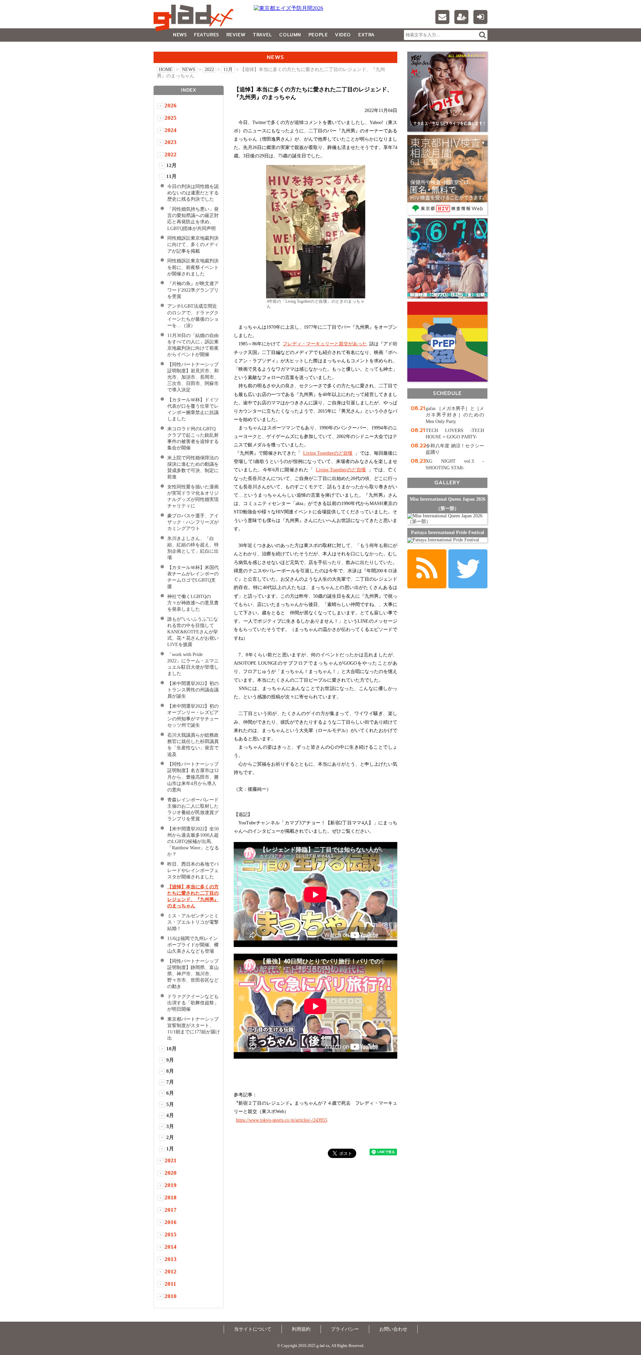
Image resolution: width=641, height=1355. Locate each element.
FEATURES (206, 34)
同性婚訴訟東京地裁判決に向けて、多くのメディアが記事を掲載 (193, 244)
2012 (171, 1271)
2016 (171, 1222)
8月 (170, 1071)
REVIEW (235, 34)
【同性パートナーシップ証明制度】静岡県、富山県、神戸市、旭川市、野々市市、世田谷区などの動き (193, 974)
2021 (171, 1160)
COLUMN (290, 34)
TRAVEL (262, 34)
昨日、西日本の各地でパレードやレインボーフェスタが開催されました (193, 870)
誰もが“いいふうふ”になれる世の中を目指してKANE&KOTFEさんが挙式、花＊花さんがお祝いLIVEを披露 (193, 632)
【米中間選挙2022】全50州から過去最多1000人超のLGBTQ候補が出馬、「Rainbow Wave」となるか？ (193, 841)
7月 (170, 1082)
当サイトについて (252, 1329)
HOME (166, 69)
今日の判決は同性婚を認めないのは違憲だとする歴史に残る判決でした (193, 193)
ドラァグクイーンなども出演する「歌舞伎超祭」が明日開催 (193, 1003)
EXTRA (366, 34)
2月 (170, 1137)
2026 (171, 105)
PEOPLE (318, 34)
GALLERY (168, 48)
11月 (228, 69)
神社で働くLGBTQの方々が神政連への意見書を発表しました (193, 603)
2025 (171, 118)
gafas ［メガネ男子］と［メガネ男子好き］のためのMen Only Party (455, 415)
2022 (209, 69)
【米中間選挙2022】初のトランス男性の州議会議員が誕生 (193, 690)
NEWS (180, 34)
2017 (171, 1210)
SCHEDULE (447, 393)
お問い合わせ (393, 1329)
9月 (170, 1060)
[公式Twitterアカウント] (467, 568)
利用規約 (301, 1329)
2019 (171, 1185)
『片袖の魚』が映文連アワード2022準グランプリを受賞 (193, 290)
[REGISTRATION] (461, 17)
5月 (170, 1104)
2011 (170, 1284)
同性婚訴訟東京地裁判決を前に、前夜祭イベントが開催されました (193, 267)
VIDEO (343, 34)
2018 (171, 1197)
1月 (170, 1148)
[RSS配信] (426, 568)
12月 (171, 165)
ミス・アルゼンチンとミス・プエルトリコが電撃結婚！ (193, 922)
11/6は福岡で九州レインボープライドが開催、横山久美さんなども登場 (193, 945)
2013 (171, 1259)
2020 (171, 1173)
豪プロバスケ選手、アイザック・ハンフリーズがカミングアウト (193, 522)
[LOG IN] (480, 17)
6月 (170, 1093)
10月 (171, 1048)
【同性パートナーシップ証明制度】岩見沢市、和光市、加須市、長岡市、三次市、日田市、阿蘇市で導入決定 (193, 377)
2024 (171, 130)
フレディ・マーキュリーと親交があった (325, 343)
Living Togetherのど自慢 (328, 453)
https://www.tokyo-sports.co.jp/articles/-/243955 (281, 1120)
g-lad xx (195, 18)
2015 (171, 1234)
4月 (170, 1115)
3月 (170, 1126)
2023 (171, 142)
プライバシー (345, 1329)
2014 (171, 1247)
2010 (171, 1296)
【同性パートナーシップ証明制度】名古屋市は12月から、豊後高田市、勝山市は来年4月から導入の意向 (193, 777)
